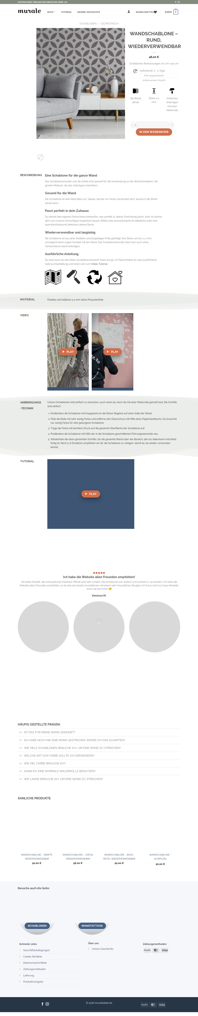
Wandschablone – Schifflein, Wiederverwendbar (160, 857)
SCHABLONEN (88, 23)
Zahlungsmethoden (34, 969)
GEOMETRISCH (109, 23)
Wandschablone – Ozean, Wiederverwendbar (78, 856)
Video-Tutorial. (99, 263)
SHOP (50, 12)
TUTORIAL (66, 12)
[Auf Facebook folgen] (176, 2)
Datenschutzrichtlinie (35, 962)
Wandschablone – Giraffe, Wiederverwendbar (37, 856)
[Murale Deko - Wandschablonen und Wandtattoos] (29, 10)
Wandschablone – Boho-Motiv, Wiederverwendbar (119, 856)
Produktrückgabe (33, 981)
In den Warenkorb (154, 131)
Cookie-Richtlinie (32, 956)
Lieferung (28, 975)
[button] (128, 11)
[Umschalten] (21, 732)
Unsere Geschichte (88, 12)
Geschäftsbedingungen (36, 950)
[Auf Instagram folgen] (179, 2)
